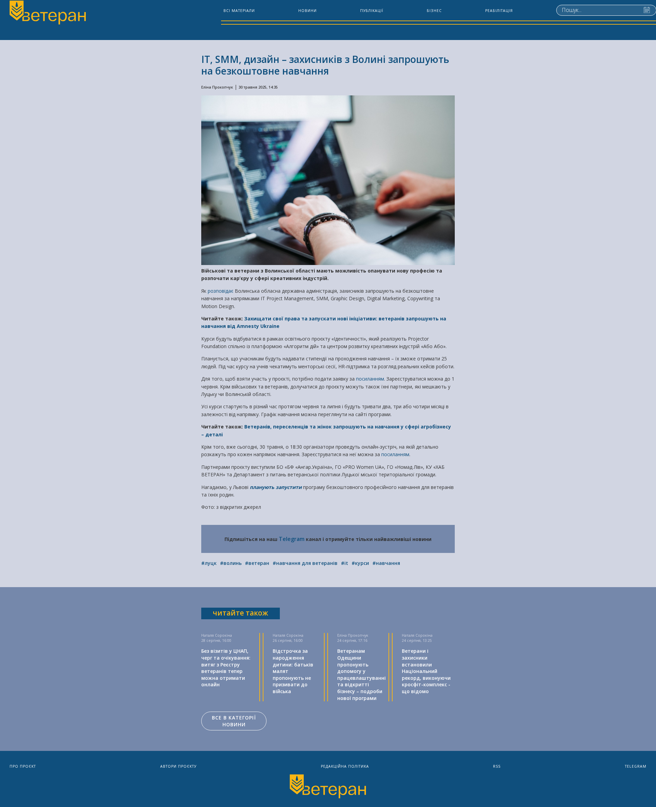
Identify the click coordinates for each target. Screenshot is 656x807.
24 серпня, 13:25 (417, 640)
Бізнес (434, 10)
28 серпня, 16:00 (216, 640)
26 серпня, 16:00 (288, 640)
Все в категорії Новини (234, 721)
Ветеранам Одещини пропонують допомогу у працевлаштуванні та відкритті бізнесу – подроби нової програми (361, 674)
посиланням (370, 378)
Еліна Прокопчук (217, 87)
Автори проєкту (178, 766)
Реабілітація (499, 10)
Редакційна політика (345, 766)
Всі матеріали (239, 10)
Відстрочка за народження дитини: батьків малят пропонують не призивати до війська (293, 671)
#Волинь (231, 563)
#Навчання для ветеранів (305, 563)
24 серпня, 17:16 (352, 640)
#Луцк (209, 563)
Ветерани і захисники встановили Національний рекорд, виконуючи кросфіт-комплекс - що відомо (426, 671)
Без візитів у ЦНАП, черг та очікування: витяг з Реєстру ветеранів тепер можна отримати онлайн (225, 668)
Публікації (371, 10)
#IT (344, 563)
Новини (307, 10)
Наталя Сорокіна (216, 635)
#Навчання (386, 563)
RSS (497, 766)
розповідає (221, 291)
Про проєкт (23, 766)
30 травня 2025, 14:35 (258, 87)
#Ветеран (257, 563)
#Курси (360, 563)
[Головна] (47, 13)
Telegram (291, 539)
